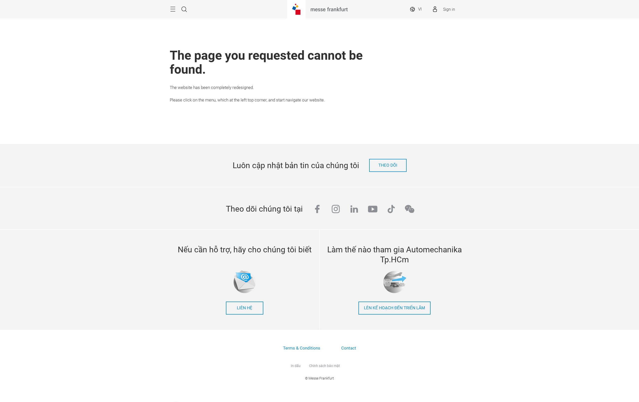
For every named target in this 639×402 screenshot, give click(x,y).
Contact (348, 348)
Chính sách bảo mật (324, 366)
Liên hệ (244, 308)
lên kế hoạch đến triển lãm (394, 308)
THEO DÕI (387, 165)
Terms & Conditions (301, 348)
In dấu (296, 366)
